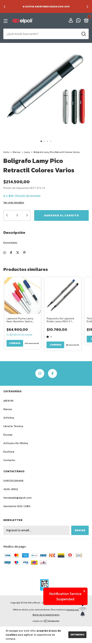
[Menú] (6, 21)
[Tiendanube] (46, 621)
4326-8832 (10, 489)
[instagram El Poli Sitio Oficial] (39, 373)
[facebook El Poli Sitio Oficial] (52, 373)
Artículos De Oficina (15, 443)
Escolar (8, 435)
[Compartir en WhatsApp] (4, 252)
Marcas (17, 152)
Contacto (9, 460)
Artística (8, 418)
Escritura (8, 452)
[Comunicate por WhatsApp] (78, 21)
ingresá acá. (72, 609)
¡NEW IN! (8, 401)
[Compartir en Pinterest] (24, 252)
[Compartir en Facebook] (11, 252)
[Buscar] (83, 34)
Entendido (77, 634)
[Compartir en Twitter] (17, 252)
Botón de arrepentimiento (46, 614)
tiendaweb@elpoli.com (17, 498)
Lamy (27, 152)
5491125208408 (13, 481)
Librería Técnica (13, 426)
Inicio (6, 152)
